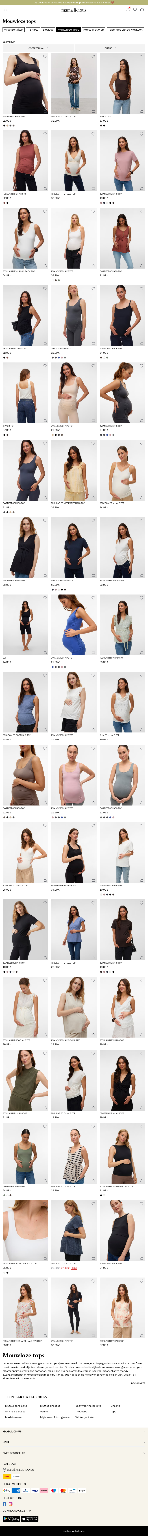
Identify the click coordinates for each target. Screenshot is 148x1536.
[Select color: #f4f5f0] (104, 1195)
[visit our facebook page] (4, 1504)
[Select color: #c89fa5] (61, 358)
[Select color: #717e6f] (58, 280)
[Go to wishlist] (135, 10)
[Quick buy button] (45, 111)
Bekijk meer (138, 1383)
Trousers (81, 1411)
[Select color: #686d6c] (64, 358)
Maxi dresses (13, 1417)
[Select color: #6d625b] (13, 125)
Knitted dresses (50, 1405)
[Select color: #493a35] (55, 280)
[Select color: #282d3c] (104, 203)
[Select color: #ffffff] (52, 280)
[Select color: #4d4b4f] (52, 358)
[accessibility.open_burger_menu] (5, 10)
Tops (113, 1411)
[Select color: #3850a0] (58, 358)
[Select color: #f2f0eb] (107, 203)
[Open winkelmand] (142, 10)
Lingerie (115, 1405)
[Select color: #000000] (4, 125)
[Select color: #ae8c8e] (101, 203)
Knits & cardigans (16, 1405)
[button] (25, 83)
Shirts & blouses (15, 1411)
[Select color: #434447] (10, 125)
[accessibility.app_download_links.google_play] (12, 1522)
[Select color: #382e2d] (101, 125)
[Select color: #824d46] (4, 203)
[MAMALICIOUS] (74, 11)
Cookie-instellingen (74, 1531)
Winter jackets (84, 1417)
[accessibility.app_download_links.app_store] (30, 1522)
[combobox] (38, 48)
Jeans (44, 1411)
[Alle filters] (110, 48)
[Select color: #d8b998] (7, 125)
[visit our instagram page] (10, 1504)
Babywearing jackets (88, 1405)
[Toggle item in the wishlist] (45, 57)
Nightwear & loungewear (55, 1417)
